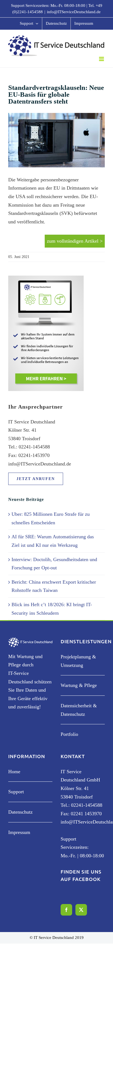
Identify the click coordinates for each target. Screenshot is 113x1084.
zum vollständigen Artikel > (75, 241)
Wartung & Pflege (79, 685)
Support (16, 791)
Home (14, 771)
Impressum (19, 832)
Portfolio (69, 734)
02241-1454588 (86, 805)
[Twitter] (81, 910)
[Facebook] (66, 910)
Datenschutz (20, 812)
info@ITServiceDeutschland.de (74, 12)
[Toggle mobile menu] (102, 59)
